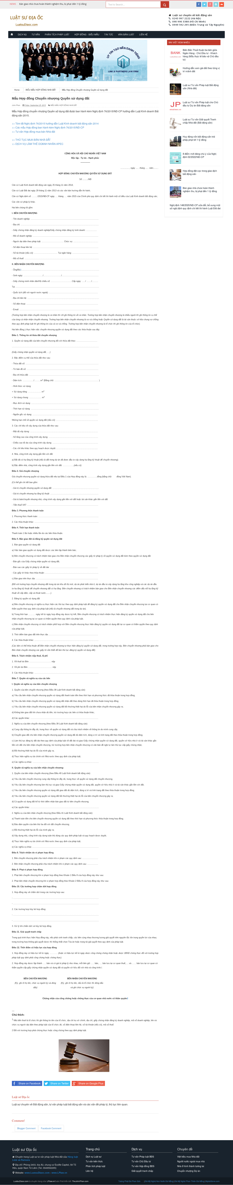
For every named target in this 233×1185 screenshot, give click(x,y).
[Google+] (210, 4)
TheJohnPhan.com (80, 1181)
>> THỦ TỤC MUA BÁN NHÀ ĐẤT (31, 140)
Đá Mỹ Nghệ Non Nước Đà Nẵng (159, 1181)
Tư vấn (36, 34)
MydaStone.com (213, 1181)
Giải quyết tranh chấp (142, 1170)
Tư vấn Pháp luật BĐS (143, 1156)
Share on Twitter (59, 1083)
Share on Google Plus (90, 1083)
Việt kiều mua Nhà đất (188, 1156)
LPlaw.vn (50, 1181)
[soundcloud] (221, 4)
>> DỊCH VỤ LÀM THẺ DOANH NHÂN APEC (37, 144)
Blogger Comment (26, 1128)
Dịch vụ (22, 34)
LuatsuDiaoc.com (21, 1181)
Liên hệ (143, 34)
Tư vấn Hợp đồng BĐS (143, 1166)
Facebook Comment (51, 1128)
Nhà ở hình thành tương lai (190, 1166)
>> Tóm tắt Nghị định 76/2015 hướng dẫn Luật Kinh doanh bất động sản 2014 (55, 123)
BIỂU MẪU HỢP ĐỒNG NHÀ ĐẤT (64, 105)
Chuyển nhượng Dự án (188, 1170)
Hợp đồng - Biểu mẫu (86, 34)
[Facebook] (198, 4)
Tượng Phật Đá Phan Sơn (129, 1181)
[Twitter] (204, 4)
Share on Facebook (30, 1083)
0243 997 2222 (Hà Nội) (186, 18)
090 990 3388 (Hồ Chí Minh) (189, 21)
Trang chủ (93, 1149)
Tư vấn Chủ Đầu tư (141, 1161)
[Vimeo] (216, 4)
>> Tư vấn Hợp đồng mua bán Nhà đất (33, 131)
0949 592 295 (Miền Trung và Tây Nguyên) (198, 24)
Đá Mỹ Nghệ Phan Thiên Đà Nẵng (190, 1181)
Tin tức (108, 34)
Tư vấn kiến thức (94, 1161)
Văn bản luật (126, 34)
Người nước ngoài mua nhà (191, 1161)
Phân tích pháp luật (57, 34)
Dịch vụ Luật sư (93, 1156)
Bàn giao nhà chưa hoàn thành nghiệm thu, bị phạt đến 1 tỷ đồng (52, 3)
